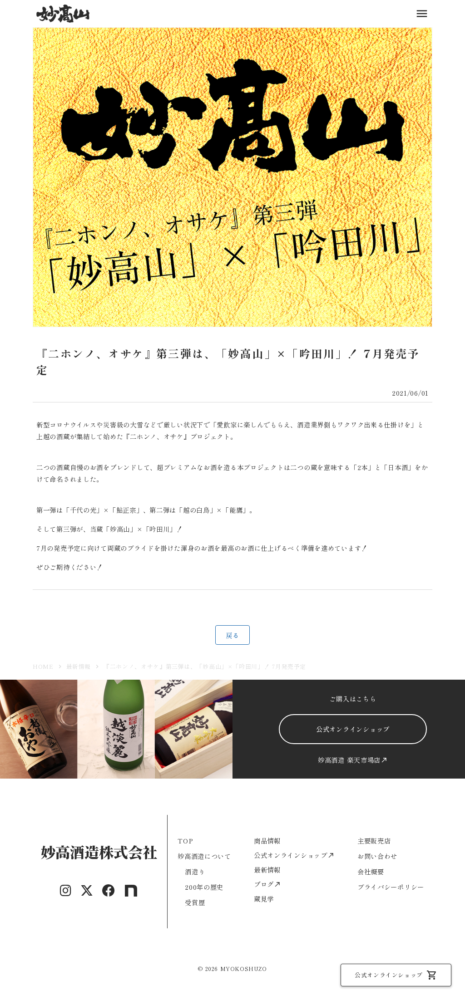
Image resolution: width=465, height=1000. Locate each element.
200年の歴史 (204, 887)
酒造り (195, 871)
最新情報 (78, 666)
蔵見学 (264, 898)
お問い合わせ (377, 856)
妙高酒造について (204, 856)
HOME (43, 666)
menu (422, 13)
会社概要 (370, 871)
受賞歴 (195, 902)
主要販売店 (374, 840)
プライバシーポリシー (390, 887)
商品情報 (267, 840)
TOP (185, 840)
